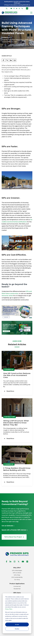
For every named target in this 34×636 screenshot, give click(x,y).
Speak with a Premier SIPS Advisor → (15, 530)
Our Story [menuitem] (17, 579)
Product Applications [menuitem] (17, 583)
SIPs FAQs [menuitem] (17, 575)
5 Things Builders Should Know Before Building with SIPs (16, 469)
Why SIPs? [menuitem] (17, 567)
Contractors (6, 37)
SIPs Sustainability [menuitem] (17, 577)
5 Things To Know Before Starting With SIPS (16, 5)
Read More (10, 391)
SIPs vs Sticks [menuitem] (17, 572)
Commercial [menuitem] (17, 586)
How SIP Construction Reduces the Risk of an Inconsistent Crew (16, 375)
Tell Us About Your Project (13, 537)
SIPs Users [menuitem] (17, 593)
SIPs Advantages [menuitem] (17, 570)
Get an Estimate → (8, 526)
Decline (17, 629)
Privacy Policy (8, 609)
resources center (7, 295)
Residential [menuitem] (17, 588)
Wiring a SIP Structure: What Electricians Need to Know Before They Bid (16, 423)
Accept (17, 624)
